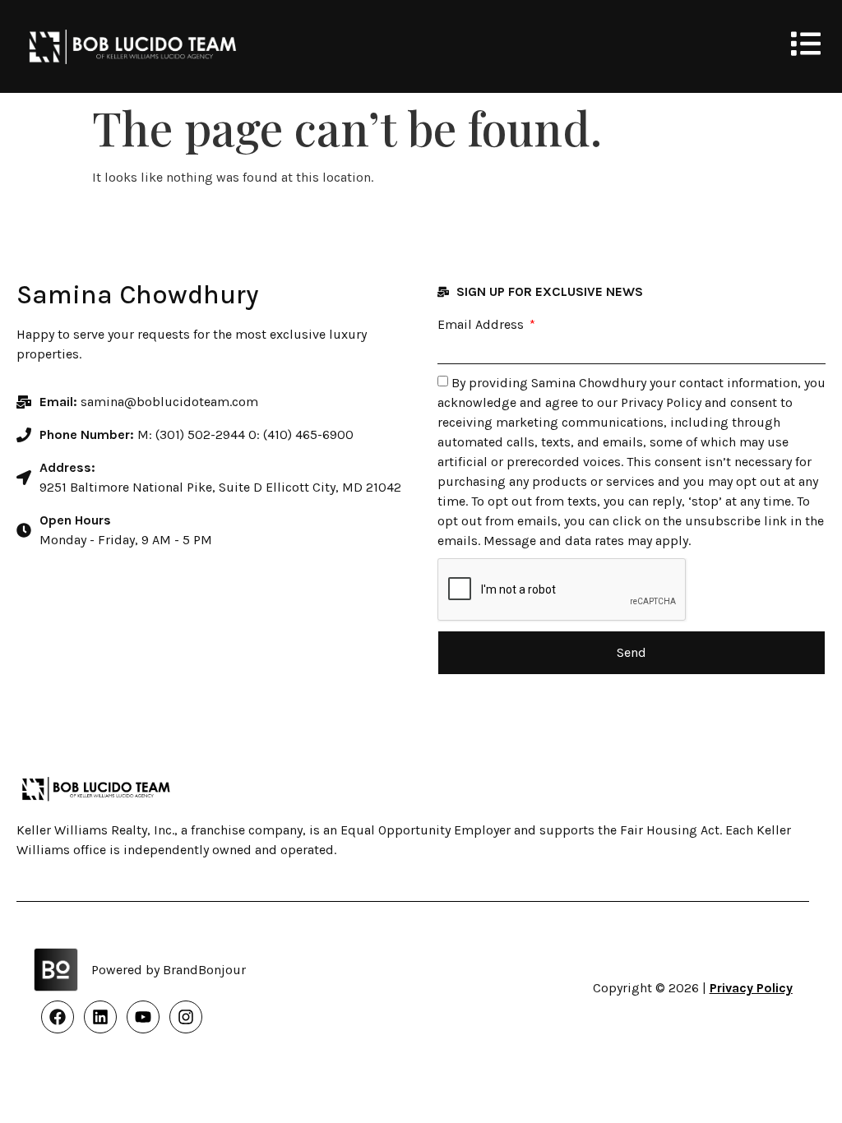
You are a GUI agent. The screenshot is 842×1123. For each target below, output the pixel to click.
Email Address (482, 324)
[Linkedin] (100, 1017)
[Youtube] (143, 1017)
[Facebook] (57, 1017)
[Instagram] (185, 1017)
